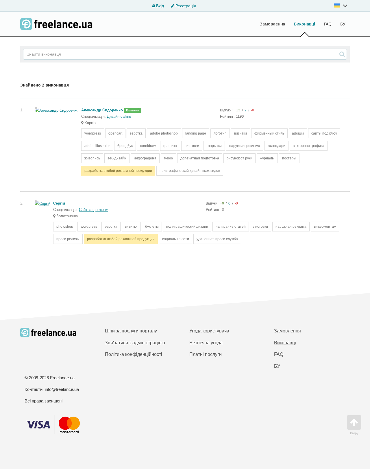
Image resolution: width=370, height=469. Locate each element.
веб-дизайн (117, 158)
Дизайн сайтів (119, 116)
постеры (289, 158)
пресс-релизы (67, 239)
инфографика (145, 158)
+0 (222, 203)
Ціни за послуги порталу (131, 330)
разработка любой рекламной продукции (118, 171)
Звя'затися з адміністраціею (135, 342)
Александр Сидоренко (102, 110)
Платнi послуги (205, 354)
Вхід (159, 5)
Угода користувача (209, 330)
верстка (136, 133)
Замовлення (272, 24)
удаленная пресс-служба (217, 239)
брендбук (125, 146)
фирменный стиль (269, 133)
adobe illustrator (97, 146)
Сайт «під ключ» (93, 209)
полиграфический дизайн (187, 227)
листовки (191, 146)
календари (276, 146)
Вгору (354, 433)
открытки (214, 146)
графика (170, 146)
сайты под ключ (324, 133)
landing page (195, 133)
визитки (240, 133)
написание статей (231, 227)
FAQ (328, 24)
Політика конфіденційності (133, 354)
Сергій (59, 203)
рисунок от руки (239, 158)
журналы (267, 158)
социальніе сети (175, 239)
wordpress (92, 133)
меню (168, 158)
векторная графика (308, 146)
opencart (115, 133)
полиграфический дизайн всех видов (190, 171)
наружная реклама (244, 146)
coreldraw (148, 146)
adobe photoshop (164, 133)
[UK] (341, 5)
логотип (220, 133)
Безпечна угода (206, 342)
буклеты (152, 227)
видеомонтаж (325, 227)
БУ (342, 24)
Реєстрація (185, 5)
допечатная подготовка (199, 158)
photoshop (64, 227)
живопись (92, 158)
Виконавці (304, 24)
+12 (237, 110)
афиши (298, 133)
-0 (252, 110)
